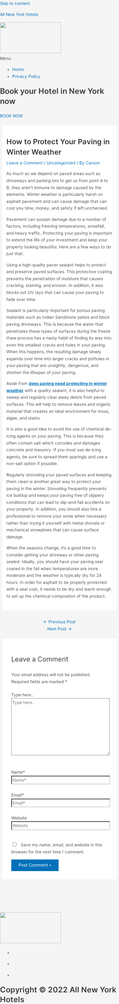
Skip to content (15, 3)
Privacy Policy (26, 76)
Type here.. (22, 694)
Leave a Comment (24, 162)
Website (19, 817)
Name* (18, 772)
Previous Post (59, 621)
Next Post (59, 628)
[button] (59, 58)
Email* (17, 795)
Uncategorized (61, 162)
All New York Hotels (19, 14)
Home (18, 69)
